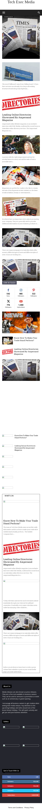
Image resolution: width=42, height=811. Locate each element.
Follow (21, 289)
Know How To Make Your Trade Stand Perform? (25, 339)
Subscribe (21, 300)
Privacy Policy (29, 807)
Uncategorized (8, 17)
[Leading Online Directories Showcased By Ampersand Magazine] (21, 102)
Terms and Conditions (15, 807)
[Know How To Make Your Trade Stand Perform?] (7, 341)
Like (8, 289)
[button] (3, 13)
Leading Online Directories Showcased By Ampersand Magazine (16, 117)
